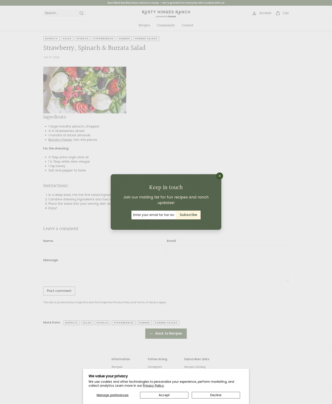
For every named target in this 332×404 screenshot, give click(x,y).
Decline (216, 395)
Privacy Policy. (153, 386)
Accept (164, 395)
